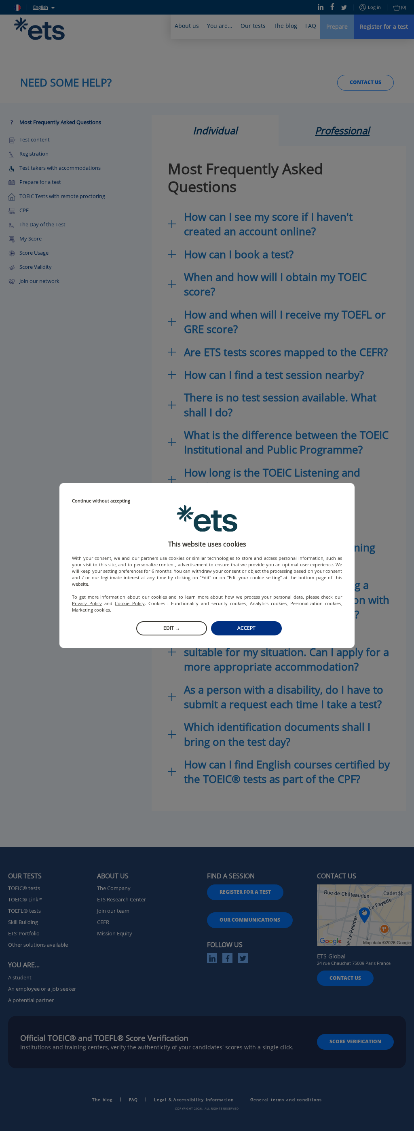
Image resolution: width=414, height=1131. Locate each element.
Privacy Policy (87, 603)
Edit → (171, 628)
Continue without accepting (101, 501)
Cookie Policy (129, 603)
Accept (246, 628)
